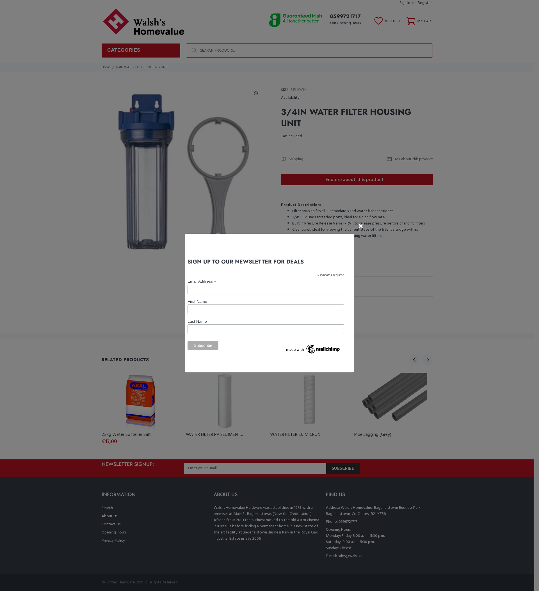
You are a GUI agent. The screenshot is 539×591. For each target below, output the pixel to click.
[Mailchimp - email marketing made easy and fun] (313, 349)
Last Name (197, 321)
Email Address (202, 281)
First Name (197, 301)
